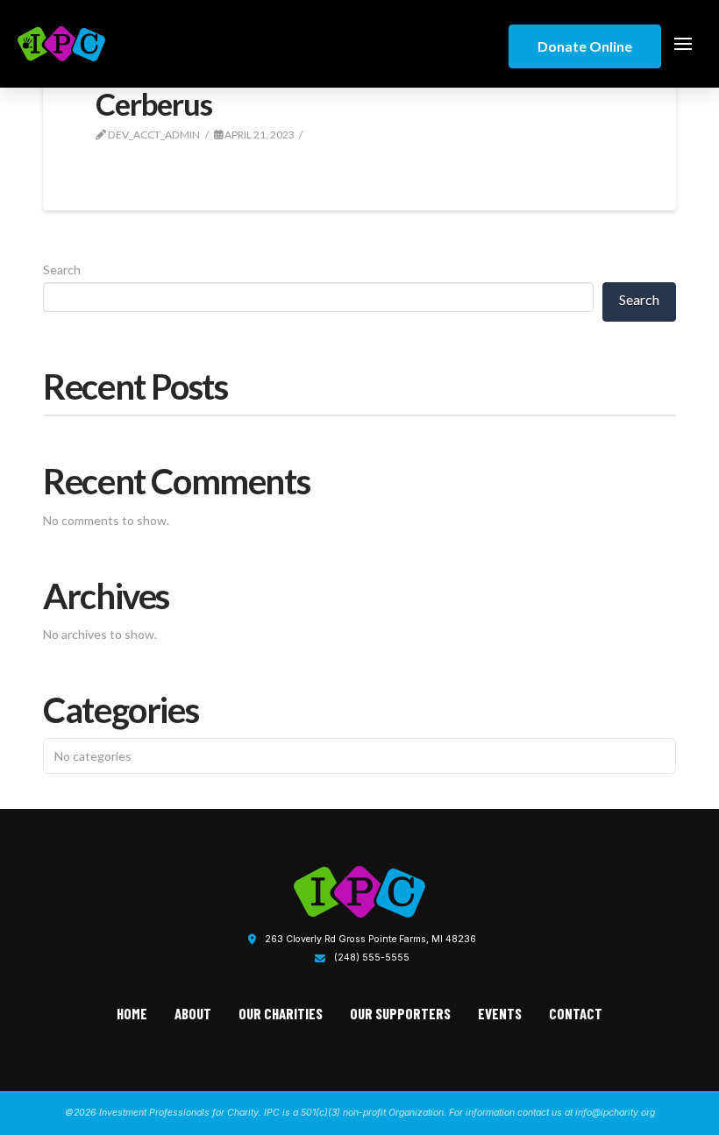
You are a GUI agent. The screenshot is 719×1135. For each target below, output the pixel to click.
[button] (683, 43)
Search (62, 269)
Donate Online (584, 46)
